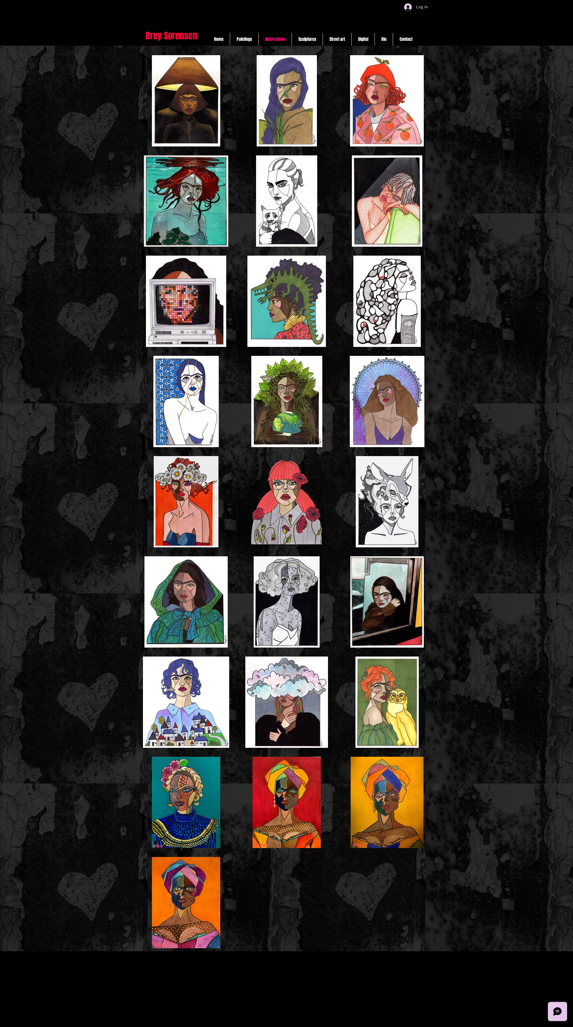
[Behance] (297, 1020)
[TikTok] (268, 1020)
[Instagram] (253, 1020)
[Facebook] (282, 1020)
